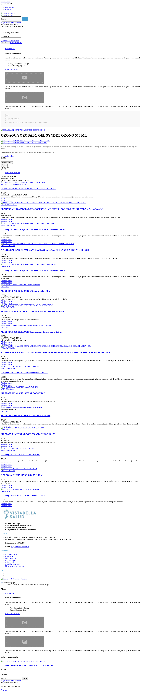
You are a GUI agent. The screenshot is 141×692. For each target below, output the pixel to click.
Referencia (5, 178)
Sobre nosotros (10, 558)
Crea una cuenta (16, 43)
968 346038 (9, 7)
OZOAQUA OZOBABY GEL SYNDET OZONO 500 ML (27, 665)
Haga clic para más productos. (11, 22)
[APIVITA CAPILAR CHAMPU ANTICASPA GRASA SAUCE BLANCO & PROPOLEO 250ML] (37, 244)
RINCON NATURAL (9, 205)
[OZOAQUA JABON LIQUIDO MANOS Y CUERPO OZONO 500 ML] (28, 223)
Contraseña (5, 36)
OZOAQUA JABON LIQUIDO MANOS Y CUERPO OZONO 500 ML (33, 229)
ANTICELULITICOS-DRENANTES (14, 184)
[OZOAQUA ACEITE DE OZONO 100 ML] (17, 448)
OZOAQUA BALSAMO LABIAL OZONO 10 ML (24, 495)
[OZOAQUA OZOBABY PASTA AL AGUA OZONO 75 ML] (70, 143)
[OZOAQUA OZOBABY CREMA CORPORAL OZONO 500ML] (70, 141)
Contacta (8, 9)
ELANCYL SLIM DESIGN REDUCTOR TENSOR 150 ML (28, 189)
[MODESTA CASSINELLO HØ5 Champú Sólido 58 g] (21, 285)
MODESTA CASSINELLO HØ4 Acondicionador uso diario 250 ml (31, 332)
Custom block (10, 49)
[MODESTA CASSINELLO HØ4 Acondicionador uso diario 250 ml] (26, 326)
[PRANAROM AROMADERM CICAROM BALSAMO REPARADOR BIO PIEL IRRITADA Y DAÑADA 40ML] (43, 203)
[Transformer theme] (24, 83)
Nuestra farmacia (11, 554)
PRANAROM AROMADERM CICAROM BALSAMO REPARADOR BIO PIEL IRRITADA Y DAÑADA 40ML (52, 209)
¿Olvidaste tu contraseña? (10, 41)
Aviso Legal (9, 562)
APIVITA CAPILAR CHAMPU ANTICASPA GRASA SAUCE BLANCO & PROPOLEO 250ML (45, 250)
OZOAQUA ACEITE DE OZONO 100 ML (20, 454)
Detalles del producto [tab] (12, 173)
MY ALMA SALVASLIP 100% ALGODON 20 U (23, 393)
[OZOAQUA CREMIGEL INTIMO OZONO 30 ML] (20, 366)
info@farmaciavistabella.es (20, 547)
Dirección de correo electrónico (12, 26)
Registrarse (5, 43)
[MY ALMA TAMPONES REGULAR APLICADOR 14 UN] (23, 428)
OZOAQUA (5, 266)
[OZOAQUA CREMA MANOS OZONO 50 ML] (19, 469)
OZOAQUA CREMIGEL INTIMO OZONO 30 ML (24, 373)
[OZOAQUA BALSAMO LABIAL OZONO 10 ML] (20, 489)
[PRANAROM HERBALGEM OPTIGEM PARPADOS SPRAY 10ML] (27, 305)
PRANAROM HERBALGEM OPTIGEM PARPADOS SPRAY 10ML (33, 311)
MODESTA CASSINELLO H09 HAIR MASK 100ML (25, 415)
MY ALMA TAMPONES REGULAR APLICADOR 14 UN (28, 434)
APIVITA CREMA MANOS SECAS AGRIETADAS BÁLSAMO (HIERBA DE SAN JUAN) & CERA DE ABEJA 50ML (56, 352)
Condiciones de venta (12, 564)
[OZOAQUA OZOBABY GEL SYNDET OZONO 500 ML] (23, 130)
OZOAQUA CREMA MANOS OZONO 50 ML (22, 475)
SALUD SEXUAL (8, 389)
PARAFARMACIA (8, 225)
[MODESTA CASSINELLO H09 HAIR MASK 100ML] (21, 407)
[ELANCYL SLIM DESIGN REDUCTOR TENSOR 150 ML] (24, 182)
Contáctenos (9, 556)
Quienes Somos (10, 560)
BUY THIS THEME (12, 69)
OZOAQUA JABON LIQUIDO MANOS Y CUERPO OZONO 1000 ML (34, 270)
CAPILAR (5, 287)
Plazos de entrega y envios (14, 566)
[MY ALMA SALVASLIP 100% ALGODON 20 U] (19, 387)
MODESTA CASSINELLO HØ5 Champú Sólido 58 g (25, 291)
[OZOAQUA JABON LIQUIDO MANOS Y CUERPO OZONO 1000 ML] (28, 264)
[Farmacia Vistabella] (8, 13)
